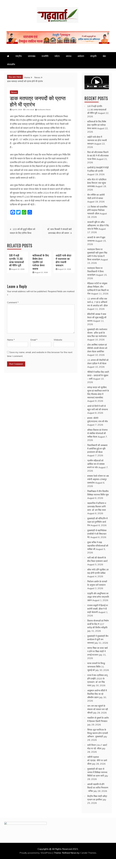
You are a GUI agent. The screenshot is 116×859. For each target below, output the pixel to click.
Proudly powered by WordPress (36, 852)
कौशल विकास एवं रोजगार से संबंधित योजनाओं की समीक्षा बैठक (97, 433)
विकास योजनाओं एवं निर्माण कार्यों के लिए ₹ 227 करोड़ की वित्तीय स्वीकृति (98, 624)
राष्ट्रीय (18, 56)
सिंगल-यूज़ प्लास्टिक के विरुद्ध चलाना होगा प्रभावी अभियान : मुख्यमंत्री (97, 733)
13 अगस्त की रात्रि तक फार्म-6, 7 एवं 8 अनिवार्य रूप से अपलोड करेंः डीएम (97, 302)
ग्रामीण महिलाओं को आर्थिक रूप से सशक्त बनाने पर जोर (96, 464)
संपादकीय (11, 64)
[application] (96, 82)
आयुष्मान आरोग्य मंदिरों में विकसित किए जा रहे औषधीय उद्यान (97, 694)
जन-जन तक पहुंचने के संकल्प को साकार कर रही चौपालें (97, 709)
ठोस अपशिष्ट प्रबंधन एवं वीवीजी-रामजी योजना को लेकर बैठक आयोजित (97, 348)
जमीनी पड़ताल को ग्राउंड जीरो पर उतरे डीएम (97, 760)
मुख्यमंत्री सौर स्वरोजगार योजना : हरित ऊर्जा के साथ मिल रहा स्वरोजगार (97, 333)
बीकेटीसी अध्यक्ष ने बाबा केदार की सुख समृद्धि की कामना (96, 317)
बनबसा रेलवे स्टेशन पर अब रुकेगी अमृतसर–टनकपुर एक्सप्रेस (98, 479)
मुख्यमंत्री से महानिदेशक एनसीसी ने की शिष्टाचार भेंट (97, 534)
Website (58, 339)
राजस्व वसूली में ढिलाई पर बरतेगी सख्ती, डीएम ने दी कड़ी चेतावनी (97, 609)
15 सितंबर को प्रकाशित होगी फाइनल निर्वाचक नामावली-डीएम (97, 210)
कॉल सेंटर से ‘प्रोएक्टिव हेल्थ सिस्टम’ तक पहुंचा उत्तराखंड (96, 183)
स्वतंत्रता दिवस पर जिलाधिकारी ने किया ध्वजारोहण (95, 271)
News (14, 92)
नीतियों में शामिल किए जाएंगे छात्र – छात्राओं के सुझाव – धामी (98, 375)
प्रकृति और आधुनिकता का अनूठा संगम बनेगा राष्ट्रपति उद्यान (98, 597)
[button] (96, 82)
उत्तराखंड (31, 56)
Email (33, 339)
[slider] (95, 86)
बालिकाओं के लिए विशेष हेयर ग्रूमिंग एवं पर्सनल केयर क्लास (41, 261)
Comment (13, 302)
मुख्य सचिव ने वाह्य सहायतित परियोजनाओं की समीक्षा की (97, 546)
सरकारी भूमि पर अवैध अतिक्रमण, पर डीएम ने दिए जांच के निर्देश (98, 225)
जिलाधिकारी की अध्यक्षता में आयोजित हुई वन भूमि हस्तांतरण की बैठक (97, 448)
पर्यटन (57, 56)
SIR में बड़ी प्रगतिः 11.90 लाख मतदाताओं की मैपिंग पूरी (16, 260)
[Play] (88, 86)
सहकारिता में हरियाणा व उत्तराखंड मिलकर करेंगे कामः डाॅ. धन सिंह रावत (96, 506)
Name (11, 339)
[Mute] (104, 86)
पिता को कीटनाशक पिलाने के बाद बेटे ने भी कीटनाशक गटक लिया (98, 155)
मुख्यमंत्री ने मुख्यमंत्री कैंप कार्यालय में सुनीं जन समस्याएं (97, 639)
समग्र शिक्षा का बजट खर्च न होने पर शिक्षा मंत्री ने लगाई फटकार (97, 651)
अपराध (68, 56)
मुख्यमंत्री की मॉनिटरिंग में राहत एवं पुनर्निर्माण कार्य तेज (97, 522)
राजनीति (45, 56)
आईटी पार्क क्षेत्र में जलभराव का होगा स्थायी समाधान (63, 260)
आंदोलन (81, 56)
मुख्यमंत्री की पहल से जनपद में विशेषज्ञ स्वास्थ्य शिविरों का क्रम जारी (97, 772)
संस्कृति (93, 56)
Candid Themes (88, 852)
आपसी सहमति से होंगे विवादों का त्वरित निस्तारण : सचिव (97, 787)
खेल (104, 56)
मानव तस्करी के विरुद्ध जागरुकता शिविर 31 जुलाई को (96, 666)
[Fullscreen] (107, 86)
